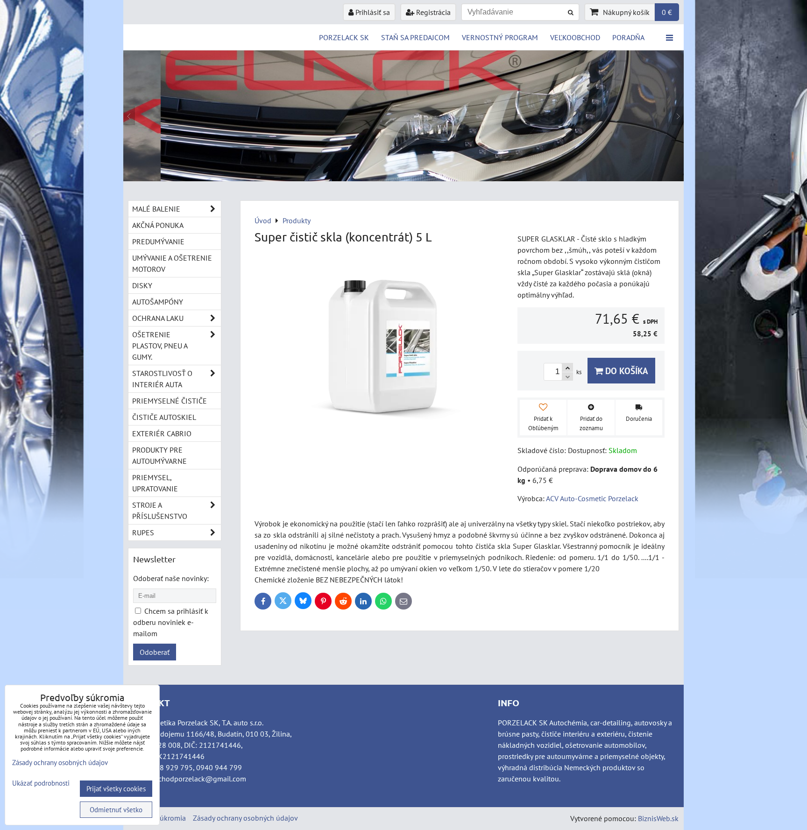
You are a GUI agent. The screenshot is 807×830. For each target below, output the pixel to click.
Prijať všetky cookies (116, 788)
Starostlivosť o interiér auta (162, 379)
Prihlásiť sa (372, 12)
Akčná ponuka (158, 225)
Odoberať (155, 652)
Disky (142, 285)
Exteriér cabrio (161, 433)
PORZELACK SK (344, 37)
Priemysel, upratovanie (155, 483)
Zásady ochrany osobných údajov (245, 818)
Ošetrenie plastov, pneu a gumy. (160, 346)
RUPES (143, 532)
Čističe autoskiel (164, 417)
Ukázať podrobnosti (41, 783)
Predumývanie (158, 241)
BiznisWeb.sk (658, 818)
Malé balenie (156, 208)
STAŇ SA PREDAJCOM (415, 37)
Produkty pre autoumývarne (159, 455)
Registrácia (432, 12)
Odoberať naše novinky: (171, 578)
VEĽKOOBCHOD (575, 37)
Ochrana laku (158, 318)
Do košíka (625, 370)
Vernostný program (500, 37)
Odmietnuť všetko (116, 809)
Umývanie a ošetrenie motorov (172, 263)
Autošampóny (157, 301)
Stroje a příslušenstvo (159, 510)
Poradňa (628, 37)
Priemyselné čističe (169, 400)
